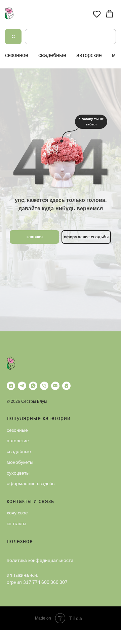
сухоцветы (18, 473)
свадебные (52, 55)
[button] (97, 14)
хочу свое (17, 512)
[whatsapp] (33, 386)
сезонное (16, 55)
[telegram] (22, 386)
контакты (16, 523)
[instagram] (11, 386)
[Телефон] (44, 386)
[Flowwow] (66, 386)
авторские (89, 55)
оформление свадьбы (31, 483)
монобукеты (20, 462)
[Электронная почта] (55, 386)
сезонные (17, 430)
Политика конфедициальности (40, 560)
